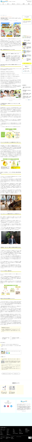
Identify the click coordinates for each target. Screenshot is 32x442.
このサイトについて (2, 436)
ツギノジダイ (20, 431)
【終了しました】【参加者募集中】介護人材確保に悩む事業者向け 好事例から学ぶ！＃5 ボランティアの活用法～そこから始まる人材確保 (11, 367)
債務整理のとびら (8, 434)
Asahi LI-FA (20, 432)
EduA (1, 431)
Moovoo (1, 432)
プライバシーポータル (18, 436)
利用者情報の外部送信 (8, 437)
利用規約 (12, 437)
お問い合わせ (12, 438)
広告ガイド (7, 438)
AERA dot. (8, 432)
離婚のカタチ (1, 434)
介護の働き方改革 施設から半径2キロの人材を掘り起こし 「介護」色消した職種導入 (6, 338)
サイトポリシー (12, 436)
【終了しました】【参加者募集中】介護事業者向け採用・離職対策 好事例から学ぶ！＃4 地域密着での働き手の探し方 (11, 368)
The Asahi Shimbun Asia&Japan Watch (27, 430)
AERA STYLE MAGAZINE (15, 433)
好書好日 (14, 431)
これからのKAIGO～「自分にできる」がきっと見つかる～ (9, 359)
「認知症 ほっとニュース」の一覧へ (7, 373)
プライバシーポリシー (2, 437)
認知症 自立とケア (28, 35)
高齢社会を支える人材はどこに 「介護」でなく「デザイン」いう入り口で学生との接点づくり (11, 365)
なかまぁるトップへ (16, 373)
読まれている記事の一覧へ (26, 63)
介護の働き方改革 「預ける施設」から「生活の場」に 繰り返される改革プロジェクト (15, 338)
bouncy (7, 433)
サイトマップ (7, 436)
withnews (1, 433)
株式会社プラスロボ (5, 327)
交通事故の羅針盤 (21, 433)
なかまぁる (14, 432)
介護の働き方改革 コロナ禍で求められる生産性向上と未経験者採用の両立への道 (9, 344)
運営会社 (1, 438)
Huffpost (8, 431)
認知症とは (27, 19)
